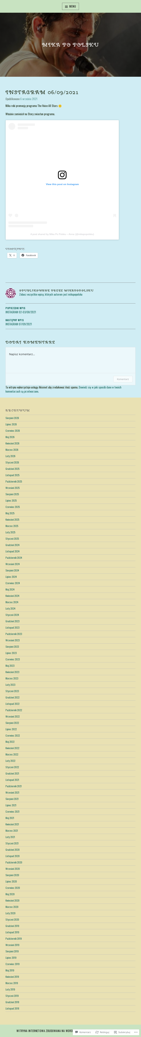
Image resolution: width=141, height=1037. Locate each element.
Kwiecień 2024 (12, 596)
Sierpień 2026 (12, 418)
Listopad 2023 (12, 627)
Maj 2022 (10, 741)
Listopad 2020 (13, 856)
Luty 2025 (10, 532)
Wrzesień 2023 (13, 640)
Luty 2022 (10, 761)
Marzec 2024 (12, 602)
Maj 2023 (10, 665)
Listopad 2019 (12, 932)
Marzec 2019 (12, 983)
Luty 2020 (10, 913)
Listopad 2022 (12, 704)
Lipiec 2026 (11, 424)
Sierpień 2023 (12, 646)
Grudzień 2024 (13, 545)
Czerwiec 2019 (12, 964)
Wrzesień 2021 (12, 792)
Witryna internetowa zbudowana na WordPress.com (51, 1031)
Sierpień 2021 (12, 799)
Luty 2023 (10, 684)
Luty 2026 (10, 456)
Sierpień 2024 (12, 570)
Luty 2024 (10, 608)
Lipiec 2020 (11, 881)
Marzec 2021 (12, 830)
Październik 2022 (14, 710)
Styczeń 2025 (12, 538)
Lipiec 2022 (11, 729)
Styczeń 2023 (12, 691)
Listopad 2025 (12, 475)
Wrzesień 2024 (13, 564)
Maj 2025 (10, 513)
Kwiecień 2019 (12, 976)
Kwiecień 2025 (12, 519)
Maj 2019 (10, 970)
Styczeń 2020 (12, 919)
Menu (72, 6)
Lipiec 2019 (11, 957)
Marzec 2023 (12, 678)
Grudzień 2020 (13, 849)
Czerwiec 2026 (13, 430)
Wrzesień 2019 (12, 945)
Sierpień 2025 (12, 494)
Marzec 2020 (12, 907)
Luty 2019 (10, 989)
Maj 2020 (10, 894)
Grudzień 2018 (12, 1002)
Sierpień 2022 (12, 723)
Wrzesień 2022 (13, 716)
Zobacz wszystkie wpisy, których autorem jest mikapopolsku (50, 294)
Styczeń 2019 (12, 996)
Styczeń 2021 (12, 843)
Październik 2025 (14, 481)
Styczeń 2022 (12, 767)
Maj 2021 (10, 818)
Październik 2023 (14, 634)
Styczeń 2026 (12, 462)
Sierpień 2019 (12, 951)
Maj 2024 (10, 589)
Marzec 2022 (12, 754)
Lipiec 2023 (11, 653)
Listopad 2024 (13, 551)
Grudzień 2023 (12, 621)
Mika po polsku (70, 44)
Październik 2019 (14, 938)
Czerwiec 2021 (12, 811)
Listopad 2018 (12, 1008)
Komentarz (123, 379)
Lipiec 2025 (11, 500)
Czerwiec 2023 (13, 659)
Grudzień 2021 (12, 773)
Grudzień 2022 (12, 697)
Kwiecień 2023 (12, 672)
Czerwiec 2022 (13, 735)
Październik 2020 (14, 862)
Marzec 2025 (12, 526)
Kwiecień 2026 (12, 443)
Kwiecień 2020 (12, 900)
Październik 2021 (14, 786)
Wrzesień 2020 (13, 868)
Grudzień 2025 (12, 469)
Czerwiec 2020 (13, 888)
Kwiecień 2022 (12, 748)
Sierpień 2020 (12, 875)
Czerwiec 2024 (13, 583)
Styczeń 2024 (12, 615)
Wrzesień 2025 (13, 488)
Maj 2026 (10, 437)
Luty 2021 (10, 837)
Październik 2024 (14, 557)
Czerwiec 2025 (13, 507)
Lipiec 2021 (11, 805)
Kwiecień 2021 (12, 824)
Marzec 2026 (12, 449)
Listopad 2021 (12, 780)
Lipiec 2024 (11, 576)
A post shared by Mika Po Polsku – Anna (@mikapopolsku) (62, 234)
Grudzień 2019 (12, 926)
